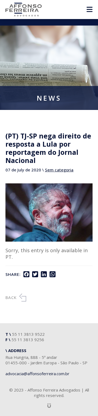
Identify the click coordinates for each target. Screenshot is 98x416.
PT (8, 257)
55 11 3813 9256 (27, 339)
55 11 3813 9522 (28, 334)
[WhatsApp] (53, 274)
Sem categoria (59, 169)
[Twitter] (35, 274)
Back (11, 297)
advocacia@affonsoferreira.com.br (37, 373)
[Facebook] (26, 274)
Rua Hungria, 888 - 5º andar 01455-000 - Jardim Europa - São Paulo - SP (46, 360)
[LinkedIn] (44, 274)
